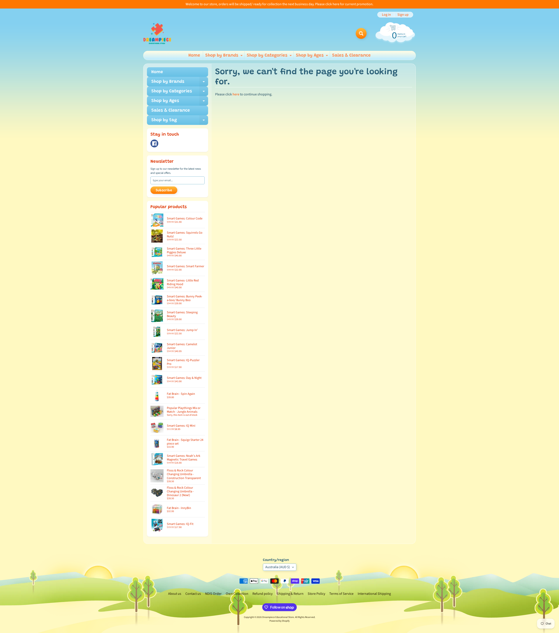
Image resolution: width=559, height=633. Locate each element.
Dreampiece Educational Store (278, 617)
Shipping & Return (290, 593)
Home (194, 55)
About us (174, 593)
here (236, 94)
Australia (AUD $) (277, 567)
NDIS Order (213, 593)
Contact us (193, 593)
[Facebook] (154, 143)
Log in (386, 14)
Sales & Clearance (351, 55)
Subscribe (164, 190)
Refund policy (262, 593)
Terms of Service (341, 593)
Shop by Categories (270, 56)
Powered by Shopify (279, 621)
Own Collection (237, 593)
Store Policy (316, 593)
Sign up (403, 14)
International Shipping (374, 593)
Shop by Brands (224, 56)
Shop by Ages (312, 56)
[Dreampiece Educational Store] (157, 33)
